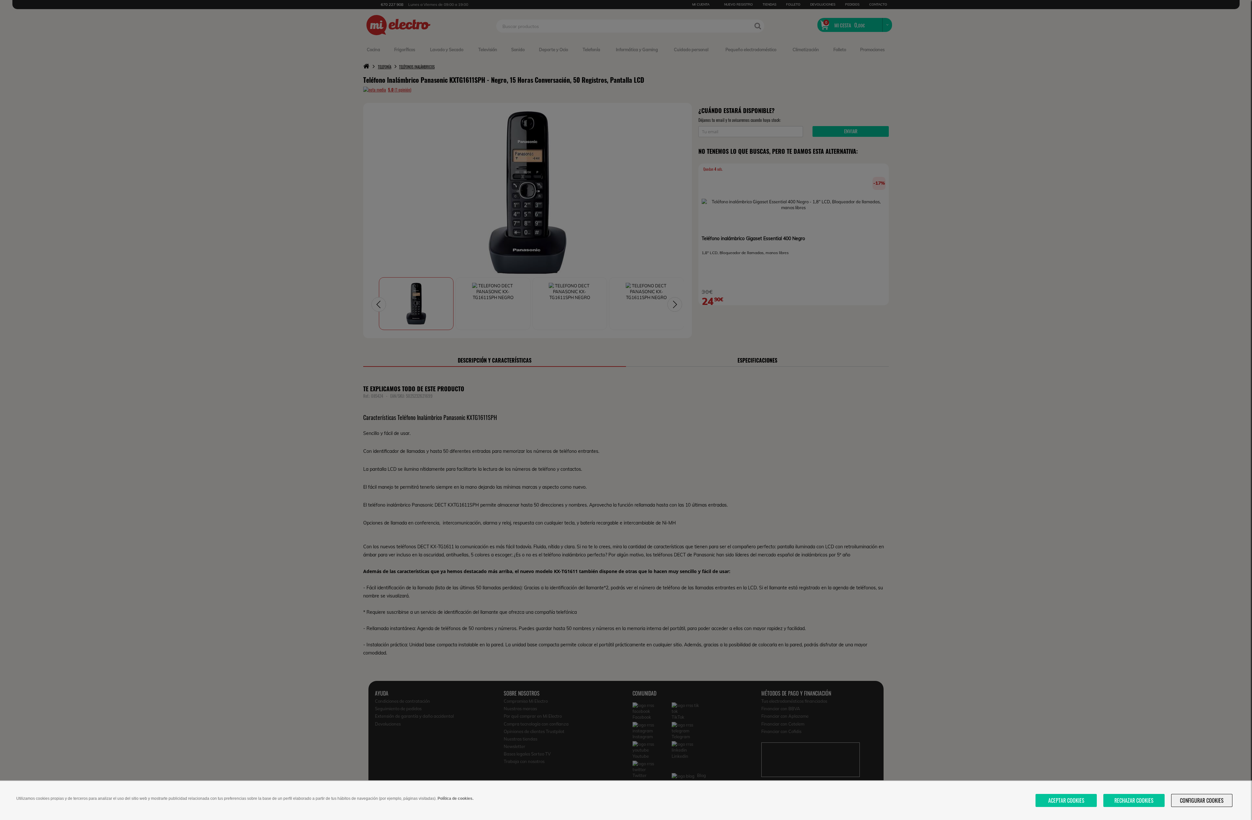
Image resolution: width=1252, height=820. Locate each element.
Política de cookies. (455, 798)
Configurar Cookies (1202, 800)
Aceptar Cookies (1066, 800)
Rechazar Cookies (1134, 800)
